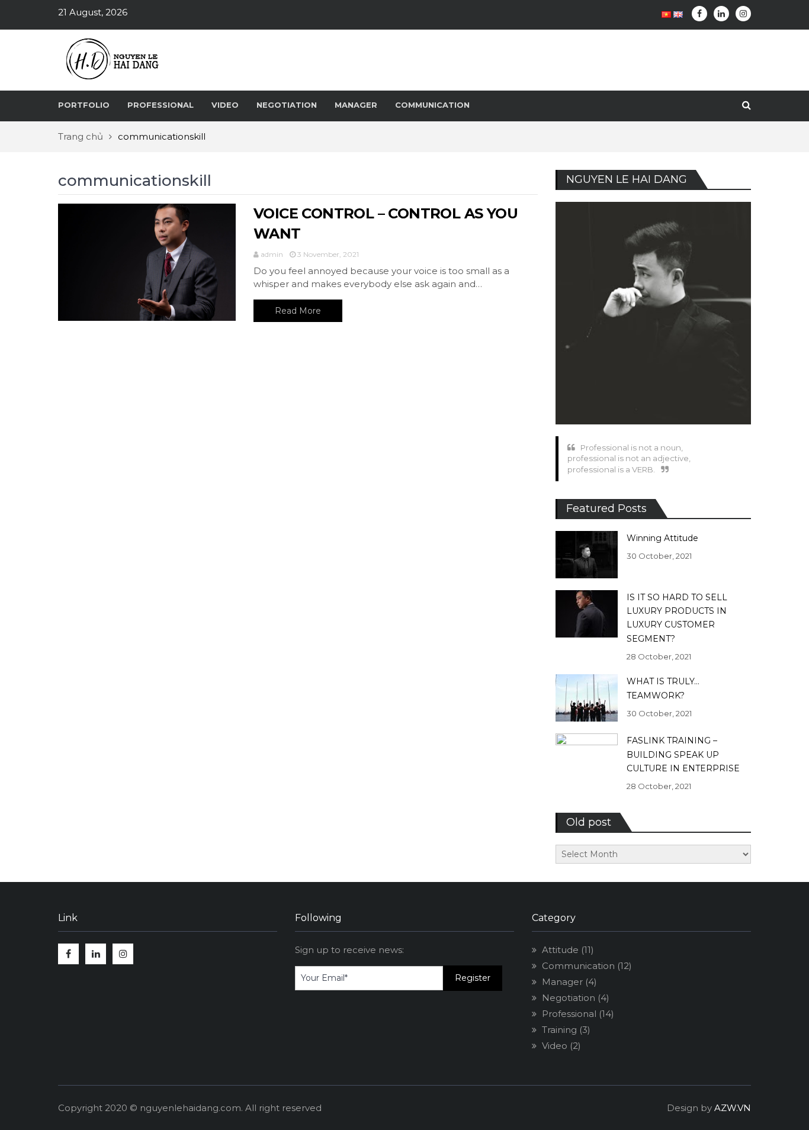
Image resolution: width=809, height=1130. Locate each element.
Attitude (560, 949)
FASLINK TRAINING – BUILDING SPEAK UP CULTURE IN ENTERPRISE (683, 754)
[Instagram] (743, 13)
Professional (160, 105)
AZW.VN (732, 1107)
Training (559, 1029)
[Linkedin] (721, 13)
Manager (356, 105)
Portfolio (84, 105)
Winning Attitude (662, 538)
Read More (298, 310)
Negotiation (286, 105)
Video (225, 105)
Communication (432, 105)
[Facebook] (699, 13)
